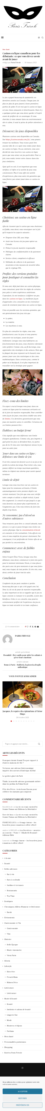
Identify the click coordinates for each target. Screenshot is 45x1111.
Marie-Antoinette (14, 950)
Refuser (22, 1098)
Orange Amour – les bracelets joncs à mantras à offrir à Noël (19, 823)
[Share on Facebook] (30, 627)
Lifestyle (8, 966)
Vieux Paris (11, 955)
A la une (7, 858)
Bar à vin (10, 874)
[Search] (42, 37)
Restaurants (12, 890)
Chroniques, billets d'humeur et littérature (22, 907)
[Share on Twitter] (33, 627)
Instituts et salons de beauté (19, 1009)
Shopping (8, 1047)
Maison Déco (12, 982)
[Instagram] (39, 37)
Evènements (9, 917)
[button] (4, 701)
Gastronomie (12, 928)
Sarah (9, 912)
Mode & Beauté (10, 999)
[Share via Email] (38, 627)
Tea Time (11, 896)
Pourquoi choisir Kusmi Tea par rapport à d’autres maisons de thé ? (20, 761)
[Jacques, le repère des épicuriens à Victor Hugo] (22, 694)
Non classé (8, 1036)
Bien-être (11, 972)
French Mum (12, 977)
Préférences (22, 1105)
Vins (8, 934)
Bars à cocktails (13, 880)
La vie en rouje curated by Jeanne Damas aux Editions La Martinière (20, 808)
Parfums (10, 1031)
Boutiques (8, 901)
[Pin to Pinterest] (35, 627)
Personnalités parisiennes (15, 1042)
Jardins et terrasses (15, 885)
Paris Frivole (16, 63)
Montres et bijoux (14, 1026)
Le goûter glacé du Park (12, 776)
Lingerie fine (12, 1015)
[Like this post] (27, 627)
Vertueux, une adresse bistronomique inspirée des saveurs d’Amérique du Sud (18, 769)
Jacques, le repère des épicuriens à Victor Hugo (22, 712)
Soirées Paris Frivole (13, 1053)
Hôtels (7, 961)
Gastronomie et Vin (12, 923)
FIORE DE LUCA (9, 822)
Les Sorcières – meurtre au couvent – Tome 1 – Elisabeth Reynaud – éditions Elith (21, 832)
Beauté (7, 863)
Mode (9, 1020)
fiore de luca (7, 815)
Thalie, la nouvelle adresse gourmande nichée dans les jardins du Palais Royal (21, 782)
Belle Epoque (12, 944)
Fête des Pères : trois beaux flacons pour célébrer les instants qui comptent (19, 790)
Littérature (9, 988)
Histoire (7, 939)
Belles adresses (10, 869)
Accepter (22, 1091)
